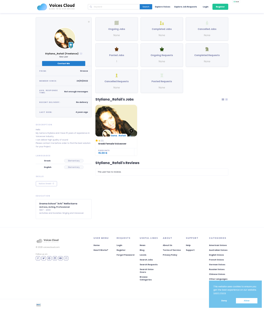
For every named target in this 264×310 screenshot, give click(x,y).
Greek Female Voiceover (112, 143)
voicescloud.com (51, 247)
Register (220, 6)
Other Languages (218, 279)
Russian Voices (217, 269)
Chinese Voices (217, 274)
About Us (167, 245)
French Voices (216, 259)
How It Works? (101, 250)
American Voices (218, 245)
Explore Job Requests (185, 6)
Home (97, 245)
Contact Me (63, 63)
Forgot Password (125, 255)
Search (146, 6)
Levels (143, 255)
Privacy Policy (170, 255)
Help (188, 245)
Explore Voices (162, 6)
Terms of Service (172, 250)
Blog (142, 250)
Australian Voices (218, 250)
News (142, 245)
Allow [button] (246, 300)
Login (205, 6)
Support (190, 250)
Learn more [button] (219, 293)
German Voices (217, 264)
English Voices (216, 255)
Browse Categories (146, 278)
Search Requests (149, 264)
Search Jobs (146, 259)
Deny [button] (224, 300)
